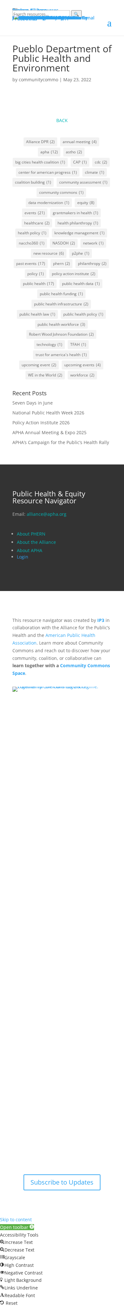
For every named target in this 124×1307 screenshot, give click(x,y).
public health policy (83, 314)
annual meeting (80, 141)
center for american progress (47, 172)
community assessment (83, 182)
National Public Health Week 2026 (48, 413)
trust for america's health (61, 354)
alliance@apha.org (46, 514)
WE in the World (45, 375)
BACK (62, 120)
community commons (61, 192)
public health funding (61, 293)
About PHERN (31, 534)
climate (94, 172)
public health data (81, 283)
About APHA (30, 550)
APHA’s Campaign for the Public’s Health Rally (60, 442)
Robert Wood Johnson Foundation (61, 334)
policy (35, 273)
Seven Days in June (32, 403)
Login (22, 557)
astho (74, 152)
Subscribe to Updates (62, 1182)
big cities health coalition (40, 162)
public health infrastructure (61, 304)
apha (49, 152)
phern (61, 263)
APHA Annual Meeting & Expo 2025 (49, 432)
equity (85, 202)
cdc (101, 162)
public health (38, 283)
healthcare (37, 223)
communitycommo (38, 80)
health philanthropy (78, 223)
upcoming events (82, 365)
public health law (37, 314)
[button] (17, 1227)
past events (30, 263)
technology (49, 344)
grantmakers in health (75, 212)
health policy (32, 233)
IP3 (100, 620)
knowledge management (79, 233)
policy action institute (73, 273)
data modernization (48, 202)
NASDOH (63, 243)
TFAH (78, 344)
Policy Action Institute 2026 (41, 423)
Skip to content (16, 1219)
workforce (82, 375)
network (93, 243)
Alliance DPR (40, 141)
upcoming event (39, 365)
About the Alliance (36, 542)
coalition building (33, 182)
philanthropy (92, 263)
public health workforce (61, 324)
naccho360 (32, 243)
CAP (80, 162)
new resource (48, 253)
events (34, 212)
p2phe (80, 253)
